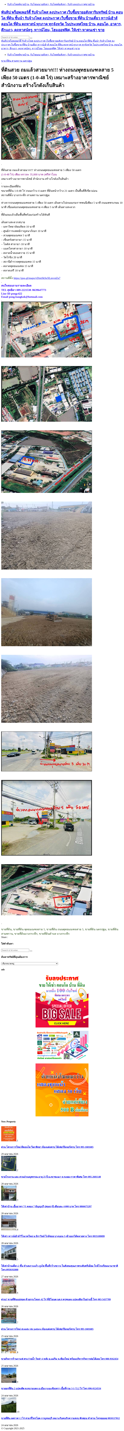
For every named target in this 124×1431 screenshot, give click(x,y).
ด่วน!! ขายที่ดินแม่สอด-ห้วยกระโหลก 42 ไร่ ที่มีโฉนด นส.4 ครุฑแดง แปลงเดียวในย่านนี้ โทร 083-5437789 (56, 1299)
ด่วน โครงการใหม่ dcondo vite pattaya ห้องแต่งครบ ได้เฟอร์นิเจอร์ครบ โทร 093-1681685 (47, 1329)
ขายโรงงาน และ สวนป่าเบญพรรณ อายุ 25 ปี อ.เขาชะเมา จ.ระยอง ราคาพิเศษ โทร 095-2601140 (51, 1176)
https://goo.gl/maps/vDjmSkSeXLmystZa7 (37, 278)
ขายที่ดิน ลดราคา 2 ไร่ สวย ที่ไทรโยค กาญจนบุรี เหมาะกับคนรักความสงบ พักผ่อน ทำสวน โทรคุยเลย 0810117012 (60, 1418)
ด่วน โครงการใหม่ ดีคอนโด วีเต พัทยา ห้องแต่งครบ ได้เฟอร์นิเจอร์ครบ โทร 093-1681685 (47, 1147)
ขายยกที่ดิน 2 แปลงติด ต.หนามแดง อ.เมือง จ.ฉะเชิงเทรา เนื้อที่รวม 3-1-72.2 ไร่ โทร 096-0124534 (51, 1388)
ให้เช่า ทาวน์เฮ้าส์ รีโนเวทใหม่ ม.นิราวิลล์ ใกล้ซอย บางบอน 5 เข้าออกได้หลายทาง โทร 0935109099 (53, 1236)
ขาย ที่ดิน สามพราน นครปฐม (16, 61)
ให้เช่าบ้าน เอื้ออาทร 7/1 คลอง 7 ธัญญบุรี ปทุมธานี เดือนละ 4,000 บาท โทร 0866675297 (46, 1206)
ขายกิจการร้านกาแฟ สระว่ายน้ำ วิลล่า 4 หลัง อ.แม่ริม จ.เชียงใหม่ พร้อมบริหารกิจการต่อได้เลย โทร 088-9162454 (59, 1359)
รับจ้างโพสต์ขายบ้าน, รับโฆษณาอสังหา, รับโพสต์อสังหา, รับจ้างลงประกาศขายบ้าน (51, 4)
